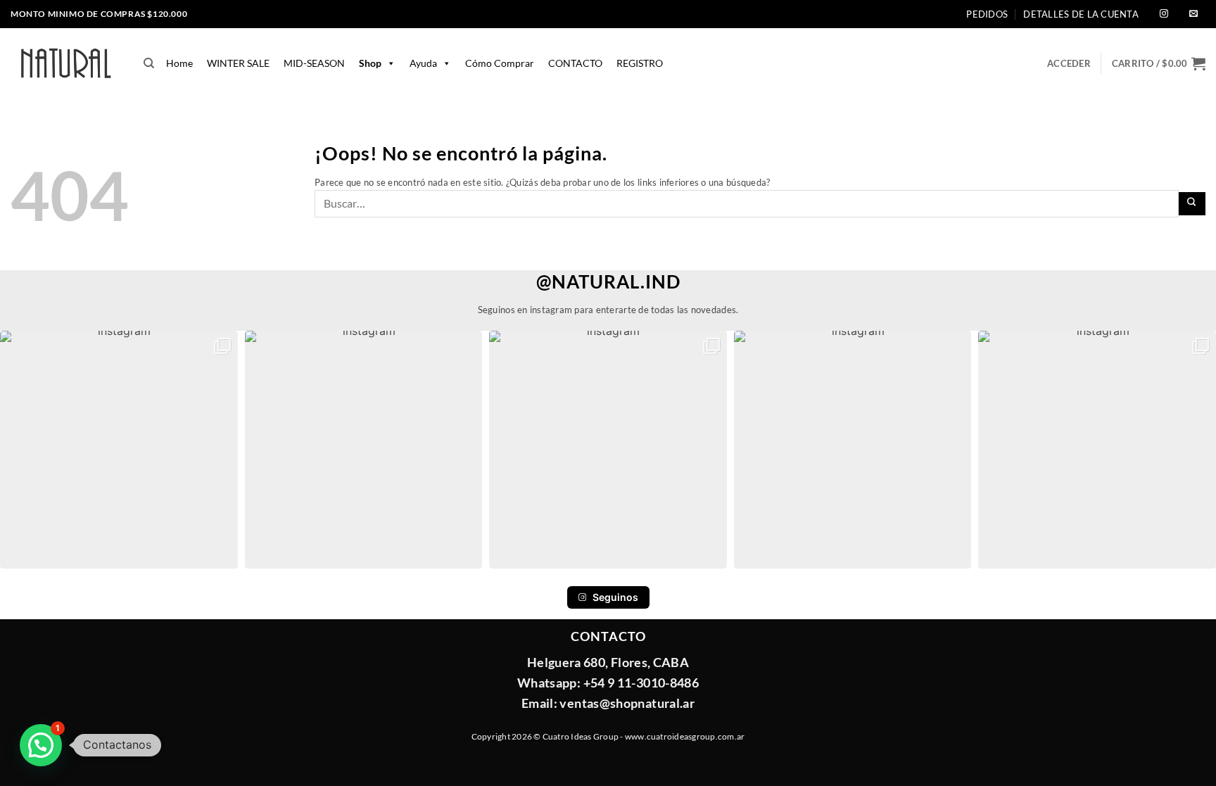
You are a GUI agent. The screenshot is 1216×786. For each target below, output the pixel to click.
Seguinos (615, 597)
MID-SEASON (314, 63)
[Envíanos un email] (1193, 14)
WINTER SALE (238, 63)
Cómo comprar (499, 63)
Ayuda (423, 63)
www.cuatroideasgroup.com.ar (685, 736)
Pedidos (987, 14)
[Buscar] (149, 63)
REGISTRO (639, 63)
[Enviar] (1192, 203)
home (179, 63)
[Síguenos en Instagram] (1164, 14)
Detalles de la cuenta (1080, 14)
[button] (1158, 63)
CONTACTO (575, 63)
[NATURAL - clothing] (66, 63)
